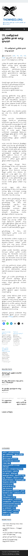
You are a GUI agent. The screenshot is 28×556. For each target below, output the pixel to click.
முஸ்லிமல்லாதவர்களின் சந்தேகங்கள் (11, 503)
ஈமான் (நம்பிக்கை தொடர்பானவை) (11, 460)
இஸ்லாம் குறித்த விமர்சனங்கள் (10, 458)
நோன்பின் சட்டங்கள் (7, 492)
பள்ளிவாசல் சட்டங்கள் (19, 492)
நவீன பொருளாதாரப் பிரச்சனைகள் (11, 490)
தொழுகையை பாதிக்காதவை (9, 482)
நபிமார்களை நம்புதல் (8, 484)
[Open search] (24, 29)
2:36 (14, 55)
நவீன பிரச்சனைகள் (7, 488)
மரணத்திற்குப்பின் (7, 501)
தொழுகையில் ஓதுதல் (20, 479)
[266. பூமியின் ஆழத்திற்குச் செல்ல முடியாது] (7, 354)
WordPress (10, 554)
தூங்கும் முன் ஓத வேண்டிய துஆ (12, 536)
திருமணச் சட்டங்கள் (20, 475)
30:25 (3, 57)
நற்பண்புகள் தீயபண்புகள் (9, 486)
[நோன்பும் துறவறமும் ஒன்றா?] (19, 338)
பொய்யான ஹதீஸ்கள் (8, 499)
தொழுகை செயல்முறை (8, 479)
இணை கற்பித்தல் (19, 454)
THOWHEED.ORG (12, 19)
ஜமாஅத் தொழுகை (7, 471)
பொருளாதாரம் (17, 499)
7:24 (21, 55)
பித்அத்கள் (9, 495)
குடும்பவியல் (6, 468)
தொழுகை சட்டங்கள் (18, 477)
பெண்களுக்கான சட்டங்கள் (9, 497)
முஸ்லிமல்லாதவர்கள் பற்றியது (10, 505)
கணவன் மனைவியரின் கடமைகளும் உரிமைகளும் (11, 466)
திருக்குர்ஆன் (14, 473)
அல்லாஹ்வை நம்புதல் (13, 452)
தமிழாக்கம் (15, 471)
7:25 (25, 55)
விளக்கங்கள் (16, 510)
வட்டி (14, 508)
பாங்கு (4, 495)
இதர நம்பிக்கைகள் (7, 456)
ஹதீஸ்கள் (15, 512)
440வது (10, 316)
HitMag (17, 554)
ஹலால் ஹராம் (6, 514)
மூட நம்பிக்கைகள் (7, 508)
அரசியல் (5, 452)
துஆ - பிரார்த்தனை (7, 477)
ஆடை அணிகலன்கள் (8, 454)
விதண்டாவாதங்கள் (7, 510)
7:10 (17, 55)
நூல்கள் (22, 490)
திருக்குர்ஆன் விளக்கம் (8, 475)
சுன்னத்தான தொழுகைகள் (16, 468)
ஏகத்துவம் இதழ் (6, 463)
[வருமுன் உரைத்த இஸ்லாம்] (7, 338)
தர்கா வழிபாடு (6, 473)
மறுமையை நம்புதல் (17, 501)
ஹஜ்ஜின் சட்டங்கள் (7, 512)
